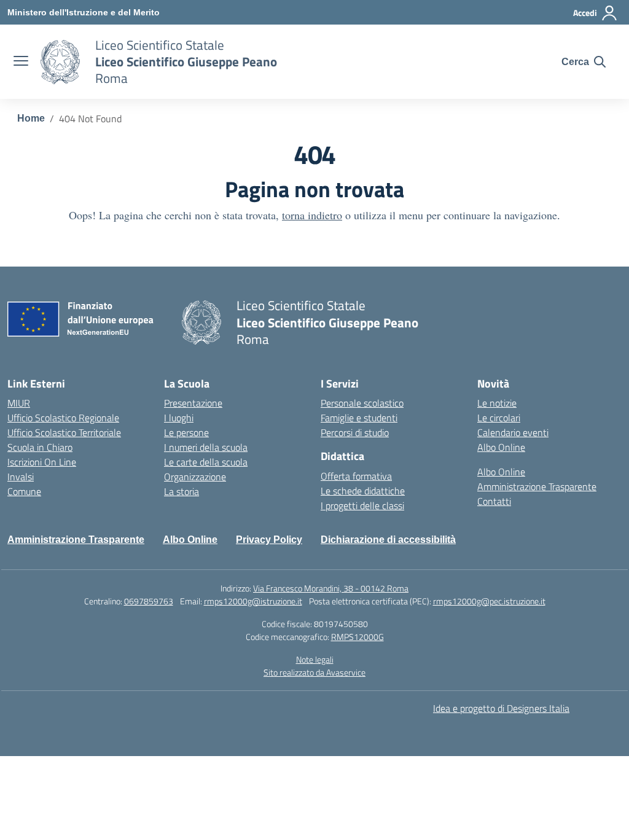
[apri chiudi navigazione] (21, 62)
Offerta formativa (356, 476)
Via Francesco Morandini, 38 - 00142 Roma (330, 588)
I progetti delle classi (362, 505)
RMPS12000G (357, 636)
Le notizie (497, 403)
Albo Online (501, 447)
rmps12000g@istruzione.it (253, 601)
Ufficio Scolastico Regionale (63, 417)
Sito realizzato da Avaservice (314, 672)
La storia (181, 491)
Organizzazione (195, 476)
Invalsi (20, 476)
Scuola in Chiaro (39, 447)
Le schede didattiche (363, 490)
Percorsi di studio (355, 432)
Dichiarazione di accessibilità (388, 539)
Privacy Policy (269, 539)
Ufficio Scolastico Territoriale (64, 432)
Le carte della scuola (206, 462)
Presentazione (193, 403)
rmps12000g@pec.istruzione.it (489, 601)
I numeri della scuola (206, 447)
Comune (24, 491)
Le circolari (498, 417)
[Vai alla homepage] (60, 62)
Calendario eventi (513, 432)
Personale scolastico (362, 403)
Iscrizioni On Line (41, 462)
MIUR (18, 403)
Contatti (494, 501)
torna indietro (312, 215)
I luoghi (178, 417)
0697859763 (148, 601)
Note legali (315, 659)
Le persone (186, 432)
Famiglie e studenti (359, 417)
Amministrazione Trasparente (536, 486)
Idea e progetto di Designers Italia (501, 708)
